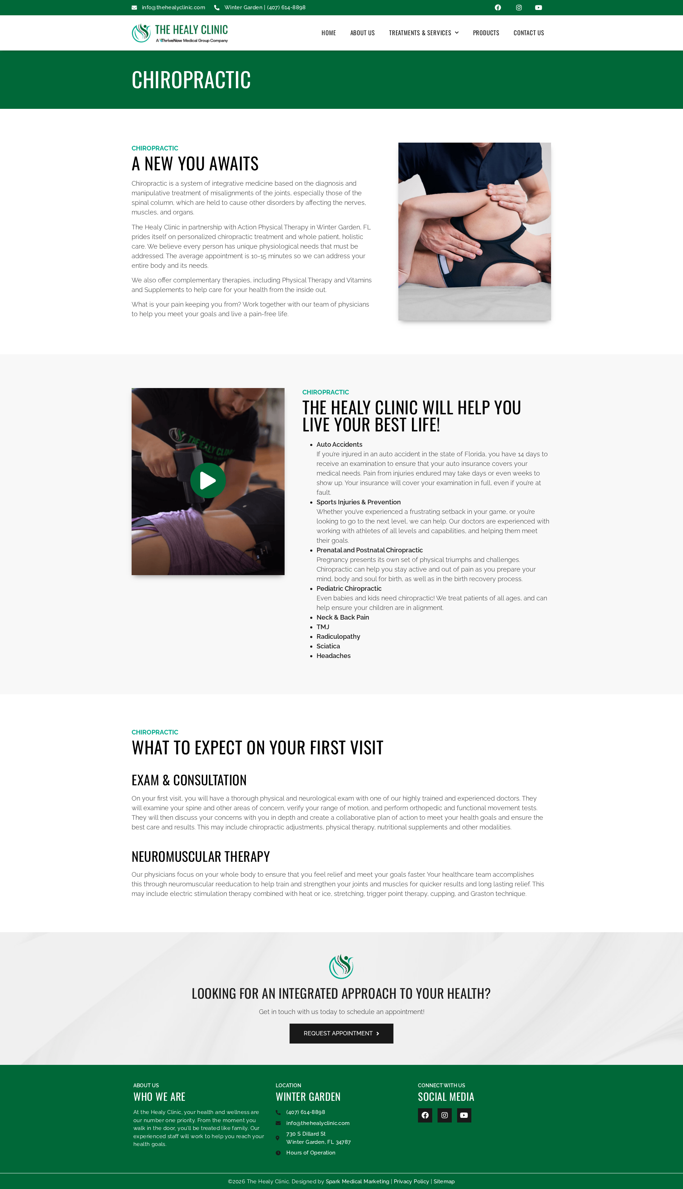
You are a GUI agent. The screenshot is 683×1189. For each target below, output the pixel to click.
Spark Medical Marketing (358, 1181)
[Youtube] (464, 1115)
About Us (362, 32)
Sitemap (444, 1181)
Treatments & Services (420, 32)
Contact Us (529, 32)
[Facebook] (425, 1115)
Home (329, 32)
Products (486, 32)
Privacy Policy (411, 1181)
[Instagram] (445, 1115)
